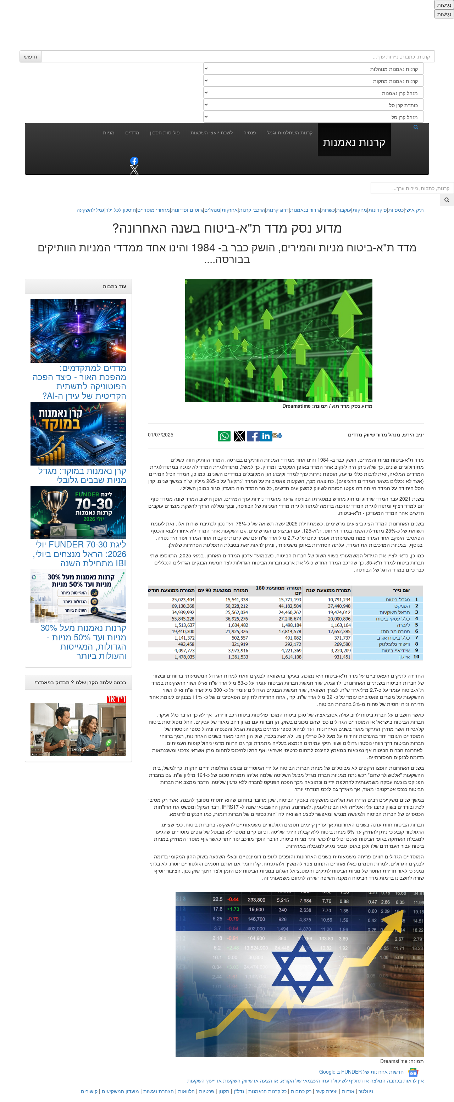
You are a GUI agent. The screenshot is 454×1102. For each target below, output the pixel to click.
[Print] (279, 435)
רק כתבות (301, 1091)
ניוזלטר (366, 1091)
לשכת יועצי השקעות (211, 132)
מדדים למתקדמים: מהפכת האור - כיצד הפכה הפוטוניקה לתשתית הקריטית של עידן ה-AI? (79, 381)
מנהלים (212, 209)
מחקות (360, 209)
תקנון (223, 1091)
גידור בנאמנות (305, 209)
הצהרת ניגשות (158, 1091)
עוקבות (343, 209)
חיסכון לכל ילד (121, 209)
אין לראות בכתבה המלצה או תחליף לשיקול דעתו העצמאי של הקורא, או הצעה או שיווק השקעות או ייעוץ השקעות (305, 1080)
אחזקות (230, 209)
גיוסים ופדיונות (187, 209)
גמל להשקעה (90, 209)
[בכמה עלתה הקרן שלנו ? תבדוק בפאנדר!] (78, 725)
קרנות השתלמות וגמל (289, 132)
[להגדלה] (282, 621)
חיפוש (30, 56)
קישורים (89, 1091)
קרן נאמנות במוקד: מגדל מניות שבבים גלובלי (82, 474)
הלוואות (186, 1091)
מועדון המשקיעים (120, 1091)
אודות (348, 1091)
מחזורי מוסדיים (153, 209)
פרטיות (206, 1091)
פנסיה (249, 132)
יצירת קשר (327, 1091)
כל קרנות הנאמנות (267, 1091)
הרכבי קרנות (252, 209)
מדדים (132, 132)
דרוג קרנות (277, 209)
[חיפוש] (407, 126)
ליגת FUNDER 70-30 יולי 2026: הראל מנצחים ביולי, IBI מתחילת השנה (79, 553)
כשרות (328, 209)
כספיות (396, 209)
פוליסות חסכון (165, 132)
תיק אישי (414, 209)
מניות (109, 132)
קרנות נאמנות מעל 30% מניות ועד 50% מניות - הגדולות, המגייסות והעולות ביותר (83, 641)
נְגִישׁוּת (444, 4)
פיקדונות (378, 209)
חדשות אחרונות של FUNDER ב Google (361, 1071)
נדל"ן (239, 1091)
